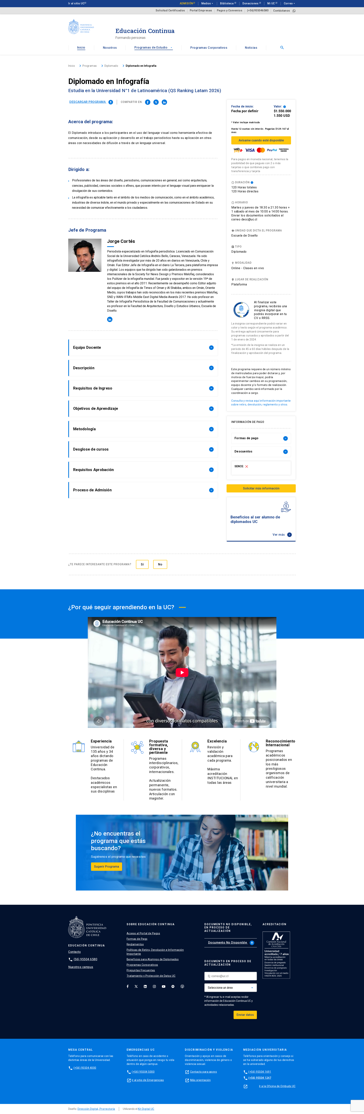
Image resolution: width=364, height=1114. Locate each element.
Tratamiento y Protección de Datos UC (151, 975)
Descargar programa (90, 102)
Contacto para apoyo (203, 1071)
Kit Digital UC (146, 1108)
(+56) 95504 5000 (143, 1071)
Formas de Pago (137, 938)
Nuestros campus (80, 967)
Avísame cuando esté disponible (261, 140)
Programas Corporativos (208, 47)
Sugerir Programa (106, 866)
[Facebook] (128, 986)
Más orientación (200, 1080)
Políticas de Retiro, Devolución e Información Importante (155, 951)
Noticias (251, 47)
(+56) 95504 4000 (85, 1067)
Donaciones (250, 3)
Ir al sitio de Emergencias (148, 1080)
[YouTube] (163, 986)
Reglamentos (135, 944)
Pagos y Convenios (229, 10)
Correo (290, 3)
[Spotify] (172, 986)
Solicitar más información (261, 488)
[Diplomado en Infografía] (147, 102)
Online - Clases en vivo (247, 268)
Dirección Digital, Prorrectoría (96, 1108)
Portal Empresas (201, 10)
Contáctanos (281, 10)
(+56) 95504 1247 (259, 1077)
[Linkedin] (145, 986)
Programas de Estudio (153, 47)
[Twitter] (136, 986)
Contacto (74, 952)
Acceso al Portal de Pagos (143, 933)
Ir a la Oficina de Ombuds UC (277, 1086)
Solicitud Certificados (170, 10)
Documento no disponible (230, 942)
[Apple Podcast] (182, 986)
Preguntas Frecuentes (141, 970)
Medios (207, 3)
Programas (89, 65)
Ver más (282, 534)
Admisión (186, 3)
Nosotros (110, 47)
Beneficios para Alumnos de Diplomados (153, 959)
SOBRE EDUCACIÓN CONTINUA (151, 924)
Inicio (81, 47)
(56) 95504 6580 (85, 959)
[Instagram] (154, 986)
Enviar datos (245, 1015)
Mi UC (271, 3)
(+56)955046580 (257, 10)
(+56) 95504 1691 (259, 1071)
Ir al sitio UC (76, 3)
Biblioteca (227, 3)
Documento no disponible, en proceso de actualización (228, 928)
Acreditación (274, 924)
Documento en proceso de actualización (227, 963)
